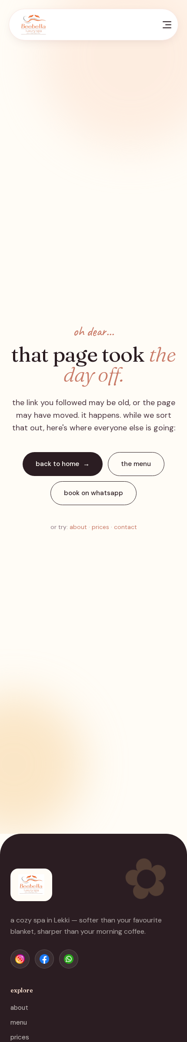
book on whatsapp (93, 493)
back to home (57, 463)
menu (18, 1022)
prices (100, 527)
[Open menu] (167, 25)
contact (125, 527)
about (78, 527)
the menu (136, 463)
